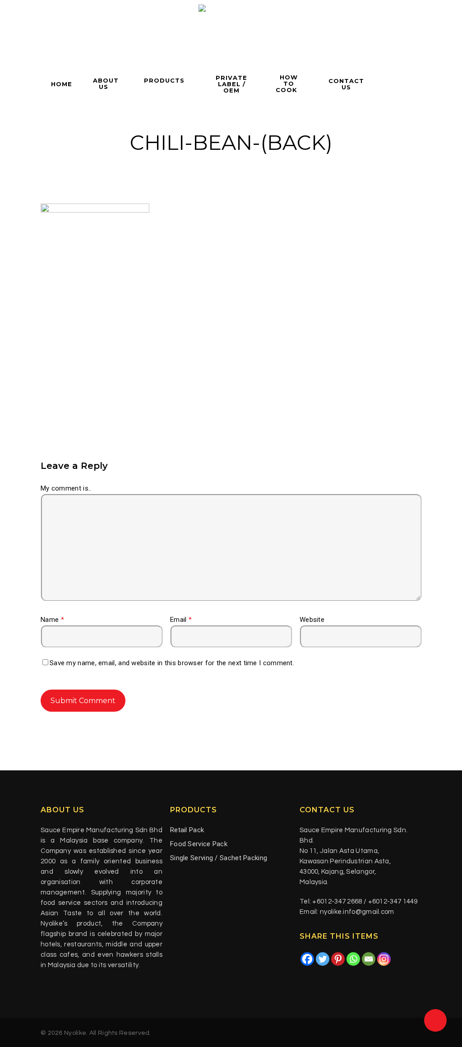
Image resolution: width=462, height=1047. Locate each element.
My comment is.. (66, 488)
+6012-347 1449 (393, 901)
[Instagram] (384, 959)
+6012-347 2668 (337, 901)
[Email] (368, 959)
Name (52, 620)
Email (181, 620)
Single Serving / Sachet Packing (218, 858)
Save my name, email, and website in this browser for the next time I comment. (172, 663)
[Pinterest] (338, 959)
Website (312, 620)
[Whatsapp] (353, 959)
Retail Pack (187, 830)
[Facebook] (307, 959)
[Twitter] (322, 959)
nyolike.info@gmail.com (357, 911)
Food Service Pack (198, 844)
